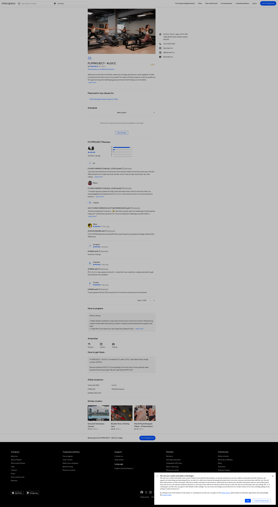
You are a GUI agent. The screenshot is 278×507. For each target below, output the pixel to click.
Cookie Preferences (261, 501)
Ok (248, 501)
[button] (273, 476)
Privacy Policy (166, 495)
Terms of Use (225, 493)
